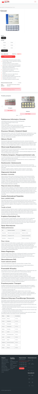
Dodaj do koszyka (8, 56)
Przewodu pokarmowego (8, 7)
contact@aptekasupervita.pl (24, 361)
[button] (10, 110)
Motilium (28, 111)
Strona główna (2, 7)
